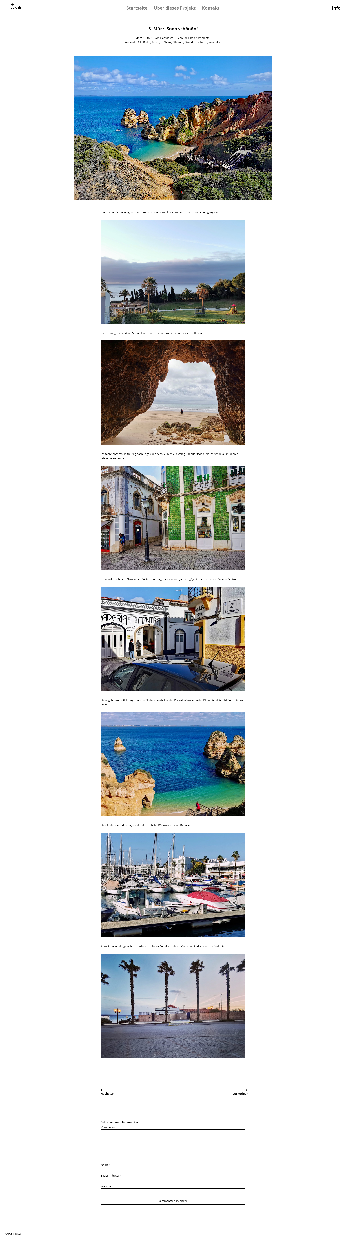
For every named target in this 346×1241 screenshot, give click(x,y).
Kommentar (109, 1127)
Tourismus (200, 42)
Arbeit (155, 42)
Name (105, 1164)
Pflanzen (178, 42)
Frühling (166, 42)
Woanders (215, 42)
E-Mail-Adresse (111, 1175)
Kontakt (210, 8)
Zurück (16, 8)
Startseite (137, 8)
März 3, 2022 (144, 38)
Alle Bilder (144, 42)
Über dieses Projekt (175, 8)
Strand (189, 42)
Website (106, 1186)
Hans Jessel (167, 38)
